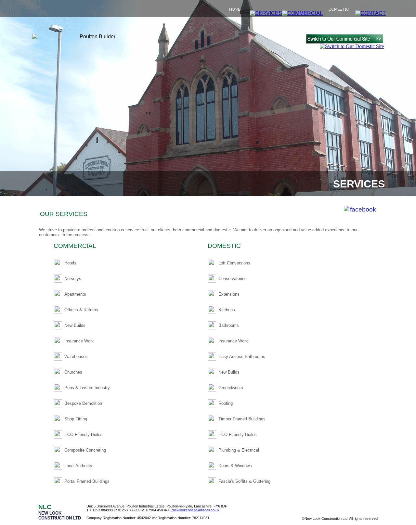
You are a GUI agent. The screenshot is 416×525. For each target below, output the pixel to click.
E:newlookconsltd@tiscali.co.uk (194, 510)
